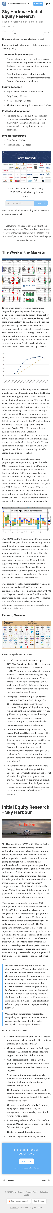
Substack (14, 1207)
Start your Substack (20, 1201)
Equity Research (12, 87)
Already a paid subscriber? (27, 1168)
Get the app (39, 1201)
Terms (35, 1192)
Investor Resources (14, 135)
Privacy (29, 1192)
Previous (10, 1180)
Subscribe (38, 3)
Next (44, 1180)
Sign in (47, 3)
